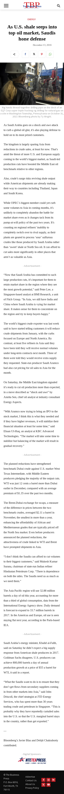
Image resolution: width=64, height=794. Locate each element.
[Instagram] (48, 780)
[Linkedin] (53, 780)
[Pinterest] (41, 54)
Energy (32, 19)
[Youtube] (48, 785)
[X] (33, 54)
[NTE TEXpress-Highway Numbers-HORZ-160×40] (32, 760)
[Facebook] (25, 54)
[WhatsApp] (50, 54)
